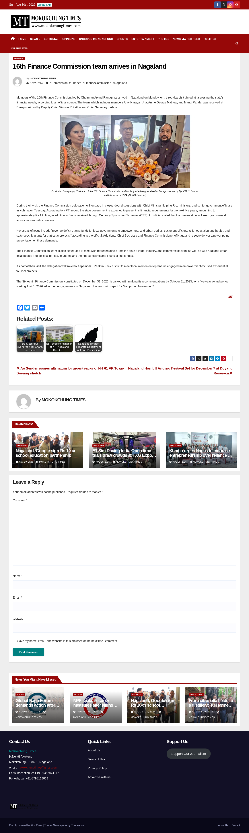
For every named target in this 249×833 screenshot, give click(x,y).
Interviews (19, 48)
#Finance (75, 83)
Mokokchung (196, 695)
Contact (236, 825)
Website (18, 619)
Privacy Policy (97, 768)
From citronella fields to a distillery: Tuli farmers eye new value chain (211, 705)
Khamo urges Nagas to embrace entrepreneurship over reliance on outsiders (201, 455)
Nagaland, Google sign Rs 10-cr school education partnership (45, 453)
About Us (94, 750)
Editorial (51, 39)
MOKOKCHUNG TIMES (43, 78)
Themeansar (77, 825)
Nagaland (19, 58)
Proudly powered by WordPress (26, 825)
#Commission (59, 83)
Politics (210, 39)
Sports (122, 39)
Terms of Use (96, 759)
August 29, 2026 (30, 711)
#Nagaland (120, 83)
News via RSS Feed (186, 39)
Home (22, 39)
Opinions (68, 39)
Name (17, 575)
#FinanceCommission (97, 83)
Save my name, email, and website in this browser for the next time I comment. (67, 641)
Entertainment (142, 39)
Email (17, 597)
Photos (163, 39)
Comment (20, 500)
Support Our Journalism (188, 754)
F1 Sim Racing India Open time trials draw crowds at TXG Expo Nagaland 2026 (122, 455)
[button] (237, 43)
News (34, 39)
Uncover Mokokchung (96, 39)
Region (20, 695)
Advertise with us (99, 777)
